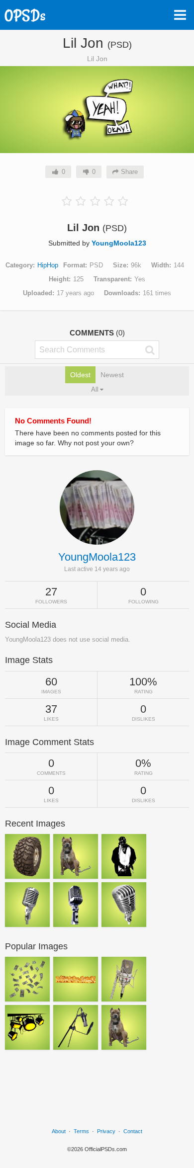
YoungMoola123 (119, 243)
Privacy (106, 1131)
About (59, 1131)
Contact (132, 1131)
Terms (81, 1131)
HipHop (47, 265)
